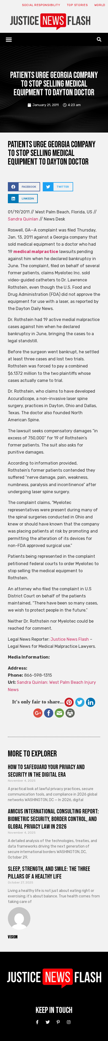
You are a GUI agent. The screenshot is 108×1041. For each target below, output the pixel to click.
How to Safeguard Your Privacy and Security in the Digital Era (46, 771)
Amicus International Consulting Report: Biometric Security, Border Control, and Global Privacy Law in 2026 (53, 819)
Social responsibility (41, 5)
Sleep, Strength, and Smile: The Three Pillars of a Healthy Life (49, 872)
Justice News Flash (70, 639)
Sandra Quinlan (23, 219)
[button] (9, 39)
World (100, 5)
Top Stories (77, 5)
